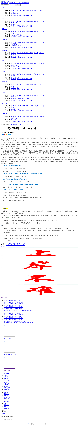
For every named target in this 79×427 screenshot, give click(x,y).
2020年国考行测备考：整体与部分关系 (14, 308)
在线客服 (3, 414)
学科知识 (24, 98)
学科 (15, 56)
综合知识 (21, 119)
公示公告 (41, 10)
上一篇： (13, 243)
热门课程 (3, 246)
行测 (12, 14)
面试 (15, 12)
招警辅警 (4, 82)
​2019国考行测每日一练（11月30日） (15, 245)
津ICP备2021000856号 (6, 419)
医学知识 (13, 66)
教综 (12, 56)
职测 (12, 35)
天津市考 (4, 7)
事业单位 (4, 29)
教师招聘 (4, 50)
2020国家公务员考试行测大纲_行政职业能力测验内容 (18, 310)
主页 (11, 124)
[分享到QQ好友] (6, 134)
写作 (18, 35)
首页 (2, 3)
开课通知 (16, 3)
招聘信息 (5, 3)
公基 (15, 35)
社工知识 (13, 77)
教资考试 (4, 92)
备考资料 (22, 124)
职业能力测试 (15, 119)
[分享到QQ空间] (3, 134)
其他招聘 (4, 113)
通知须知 (36, 10)
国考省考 (4, 18)
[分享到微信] (1, 134)
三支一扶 (4, 103)
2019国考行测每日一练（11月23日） (13, 305)
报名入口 (19, 10)
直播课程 (26, 3)
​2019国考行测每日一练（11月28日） (15, 243)
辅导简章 (11, 3)
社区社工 (4, 71)
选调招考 (4, 39)
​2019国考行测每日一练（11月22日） (13, 307)
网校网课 (21, 3)
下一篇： (13, 245)
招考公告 (13, 10)
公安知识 (13, 88)
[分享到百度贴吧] (8, 134)
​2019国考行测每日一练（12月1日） (13, 300)
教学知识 (19, 98)
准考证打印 (25, 10)
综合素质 (13, 98)
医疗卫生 (4, 60)
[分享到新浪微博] (4, 134)
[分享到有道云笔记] (10, 134)
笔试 (12, 12)
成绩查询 (30, 10)
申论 (15, 14)
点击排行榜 (4, 297)
